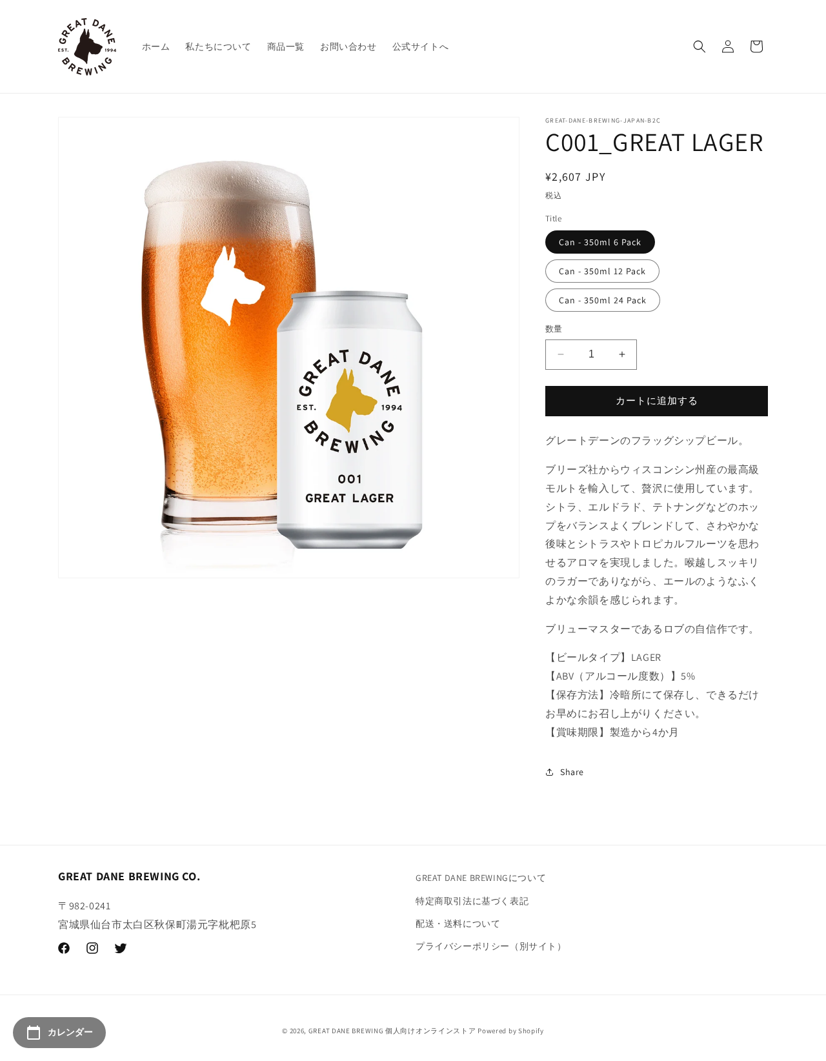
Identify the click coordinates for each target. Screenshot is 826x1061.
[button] (699, 46)
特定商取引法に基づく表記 (472, 901)
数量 (554, 328)
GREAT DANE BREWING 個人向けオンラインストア (392, 1030)
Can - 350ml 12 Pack (602, 271)
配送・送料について (458, 923)
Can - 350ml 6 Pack (600, 242)
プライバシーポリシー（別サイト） (491, 946)
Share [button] (572, 772)
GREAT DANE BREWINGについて (481, 878)
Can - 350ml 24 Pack (603, 300)
